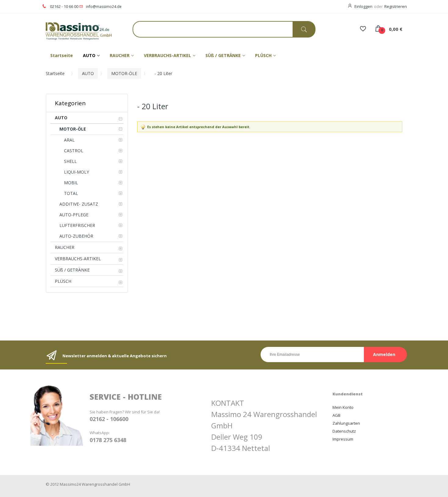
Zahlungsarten (346, 423)
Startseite (55, 73)
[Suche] (304, 29)
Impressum (342, 439)
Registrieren (395, 6)
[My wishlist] (363, 29)
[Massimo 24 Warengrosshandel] (73, 30)
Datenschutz (344, 431)
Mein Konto (343, 407)
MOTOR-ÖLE (124, 73)
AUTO (88, 73)
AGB (336, 415)
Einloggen (363, 6)
